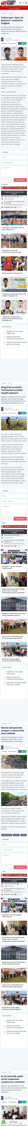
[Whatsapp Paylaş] (25, 43)
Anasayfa (4, 13)
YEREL (9, 383)
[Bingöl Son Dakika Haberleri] (8, 2)
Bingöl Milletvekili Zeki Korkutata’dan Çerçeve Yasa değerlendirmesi (14, 7)
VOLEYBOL (10, 13)
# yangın (16, 835)
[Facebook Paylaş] (19, 43)
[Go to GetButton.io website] (3, 1124)
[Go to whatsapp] (3, 1122)
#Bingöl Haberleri (7, 835)
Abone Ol (4, 43)
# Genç (23, 835)
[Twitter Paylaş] (22, 43)
